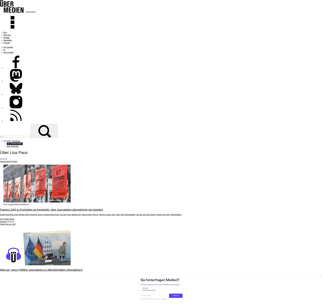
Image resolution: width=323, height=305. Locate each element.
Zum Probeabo (13, 146)
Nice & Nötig (8, 52)
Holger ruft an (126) (8, 224)
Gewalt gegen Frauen (8, 161)
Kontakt (6, 38)
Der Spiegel (8, 47)
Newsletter (7, 40)
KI (4, 50)
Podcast (6, 43)
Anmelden (16, 141)
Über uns (7, 35)
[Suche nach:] (15, 136)
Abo (5, 32)
